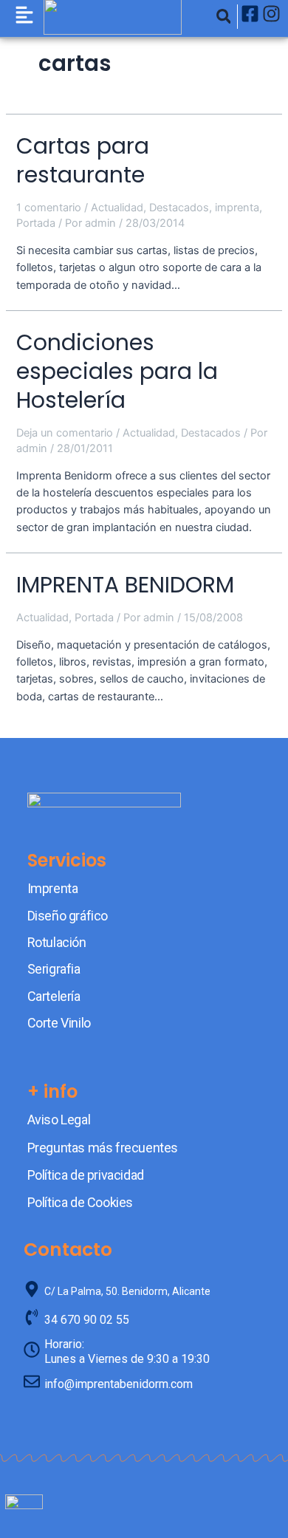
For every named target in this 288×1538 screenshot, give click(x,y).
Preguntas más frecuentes (102, 1147)
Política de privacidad (85, 1175)
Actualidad (117, 207)
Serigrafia (53, 969)
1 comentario (48, 207)
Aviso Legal (59, 1119)
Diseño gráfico (67, 915)
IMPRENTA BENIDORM (125, 585)
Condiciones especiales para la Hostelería (117, 371)
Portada (35, 223)
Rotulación (56, 942)
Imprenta (52, 888)
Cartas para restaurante (82, 160)
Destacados (179, 207)
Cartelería (53, 996)
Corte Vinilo (59, 1023)
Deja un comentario (64, 433)
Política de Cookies (80, 1202)
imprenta (237, 207)
